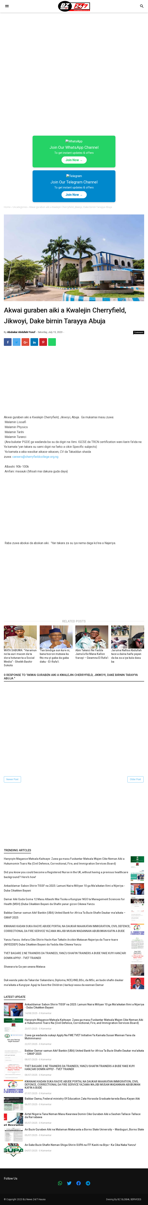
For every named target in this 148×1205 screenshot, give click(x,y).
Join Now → (74, 160)
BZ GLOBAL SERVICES (129, 1199)
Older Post (135, 779)
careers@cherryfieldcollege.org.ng (35, 457)
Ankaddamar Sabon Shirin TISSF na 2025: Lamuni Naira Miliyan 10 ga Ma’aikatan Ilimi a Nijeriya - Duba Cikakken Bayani (84, 1006)
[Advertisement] (74, 46)
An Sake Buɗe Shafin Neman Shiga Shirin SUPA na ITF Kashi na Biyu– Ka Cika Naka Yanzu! (80, 1144)
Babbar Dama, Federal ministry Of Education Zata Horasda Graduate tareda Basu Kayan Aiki (82, 1098)
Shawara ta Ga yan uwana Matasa (24, 966)
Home (7, 207)
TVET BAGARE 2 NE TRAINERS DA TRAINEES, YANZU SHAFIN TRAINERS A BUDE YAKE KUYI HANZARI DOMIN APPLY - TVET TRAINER (80, 1068)
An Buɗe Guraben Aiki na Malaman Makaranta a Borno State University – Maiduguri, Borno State (84, 1129)
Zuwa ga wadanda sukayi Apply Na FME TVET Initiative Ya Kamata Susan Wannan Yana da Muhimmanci (80, 1037)
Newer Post (12, 779)
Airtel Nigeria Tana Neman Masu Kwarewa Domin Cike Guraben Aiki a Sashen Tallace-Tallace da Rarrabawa (82, 1116)
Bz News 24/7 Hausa (34, 1199)
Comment (138, 332)
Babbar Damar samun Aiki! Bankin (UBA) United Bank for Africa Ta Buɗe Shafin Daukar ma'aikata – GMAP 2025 (84, 1052)
